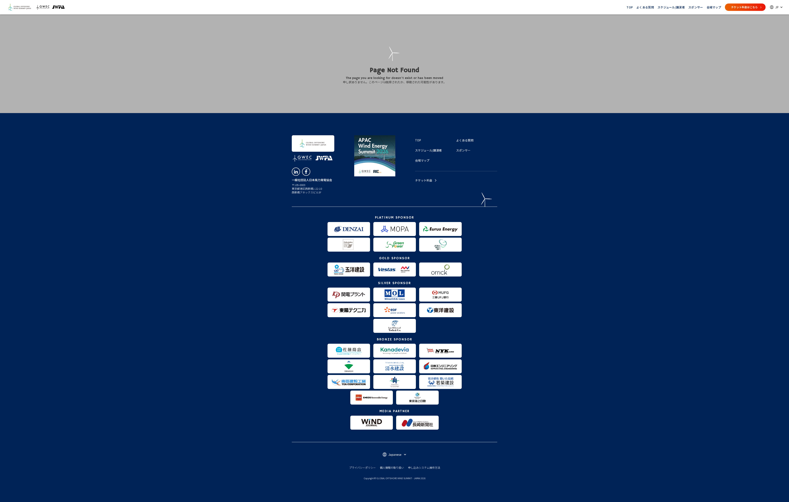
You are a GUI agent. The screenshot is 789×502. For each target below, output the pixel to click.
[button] (776, 7)
